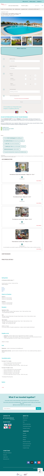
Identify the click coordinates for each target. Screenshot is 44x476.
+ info (42, 132)
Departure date (13, 66)
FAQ (23, 422)
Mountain (24, 435)
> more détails (38, 180)
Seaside (24, 433)
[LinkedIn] (35, 462)
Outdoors (24, 437)
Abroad (24, 439)
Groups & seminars (26, 445)
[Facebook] (28, 462)
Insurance (5, 454)
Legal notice (5, 456)
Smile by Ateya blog (26, 424)
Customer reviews (26, 428)
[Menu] (42, 468)
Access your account (27, 443)
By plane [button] (3, 288)
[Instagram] (31, 462)
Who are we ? (25, 417)
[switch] (40, 471)
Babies (12, 84)
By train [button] (3, 289)
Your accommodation (14, 95)
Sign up (38, 408)
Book (21, 102)
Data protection (6, 459)
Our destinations (13, 5)
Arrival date (12, 58)
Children (12, 79)
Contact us (39, 1)
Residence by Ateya (26, 441)
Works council (32, 1)
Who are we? (25, 1)
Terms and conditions (7, 452)
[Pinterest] (39, 462)
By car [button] (3, 287)
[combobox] (25, 91)
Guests (11, 73)
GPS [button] (2, 291)
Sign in (37, 5)
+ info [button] (3, 387)
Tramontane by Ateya (27, 426)
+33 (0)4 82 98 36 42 (9, 418)
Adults (11, 75)
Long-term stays (26, 447)
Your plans (24, 5)
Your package (13, 89)
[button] (37, 41)
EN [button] (42, 5)
